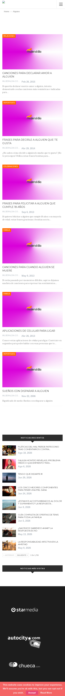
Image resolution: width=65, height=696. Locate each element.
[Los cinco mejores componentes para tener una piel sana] (9, 491)
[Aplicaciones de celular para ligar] (32, 309)
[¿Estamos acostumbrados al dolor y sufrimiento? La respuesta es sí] (9, 505)
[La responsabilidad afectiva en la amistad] (9, 545)
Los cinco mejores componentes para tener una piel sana (38, 488)
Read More (46, 693)
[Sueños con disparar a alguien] (32, 369)
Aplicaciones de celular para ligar (28, 330)
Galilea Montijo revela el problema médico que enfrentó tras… (39, 461)
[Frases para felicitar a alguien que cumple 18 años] (32, 182)
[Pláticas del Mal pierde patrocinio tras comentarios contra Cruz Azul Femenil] (9, 450)
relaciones (9, 36)
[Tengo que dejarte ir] (9, 478)
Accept (32, 692)
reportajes (9, 103)
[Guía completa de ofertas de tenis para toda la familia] (9, 518)
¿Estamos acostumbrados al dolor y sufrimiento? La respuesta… (40, 502)
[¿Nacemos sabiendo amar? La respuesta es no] (9, 532)
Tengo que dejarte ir (30, 474)
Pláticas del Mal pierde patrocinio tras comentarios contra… (38, 447)
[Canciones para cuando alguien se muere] (32, 245)
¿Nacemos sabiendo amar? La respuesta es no (35, 529)
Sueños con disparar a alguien (25, 391)
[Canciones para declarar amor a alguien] (32, 51)
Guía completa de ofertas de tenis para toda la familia (38, 515)
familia (6, 230)
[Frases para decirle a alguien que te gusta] (32, 118)
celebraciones (10, 166)
